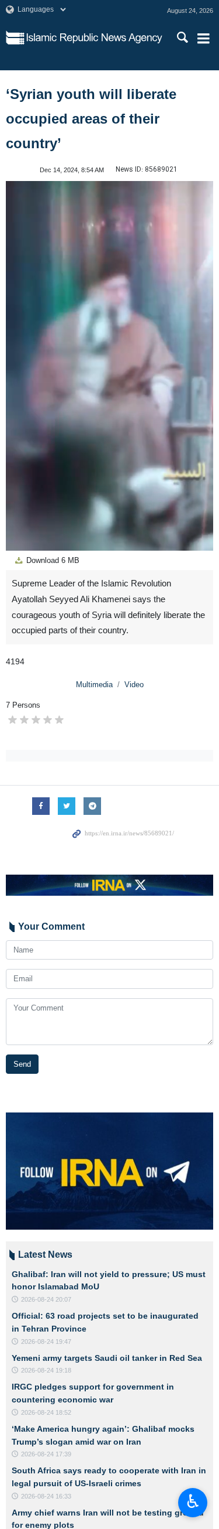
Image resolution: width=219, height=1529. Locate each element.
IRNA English (94, 38)
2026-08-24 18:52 (46, 1412)
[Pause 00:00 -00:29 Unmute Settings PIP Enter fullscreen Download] (109, 366)
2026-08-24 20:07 (46, 1299)
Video (134, 684)
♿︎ (193, 1501)
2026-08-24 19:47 (46, 1341)
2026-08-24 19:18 (46, 1370)
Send (22, 1064)
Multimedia (94, 684)
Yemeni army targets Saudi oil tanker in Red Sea (107, 1358)
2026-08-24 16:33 (46, 1496)
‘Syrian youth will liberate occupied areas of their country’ (91, 118)
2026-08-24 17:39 (46, 1454)
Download (51, 560)
